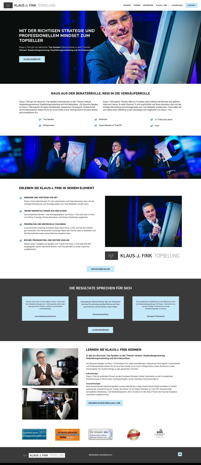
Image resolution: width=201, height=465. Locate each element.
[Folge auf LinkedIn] (180, 454)
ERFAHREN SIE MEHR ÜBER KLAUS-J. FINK (104, 403)
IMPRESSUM (93, 455)
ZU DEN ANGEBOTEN (32, 59)
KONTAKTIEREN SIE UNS (100, 269)
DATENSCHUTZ (106, 455)
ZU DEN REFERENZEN (100, 330)
